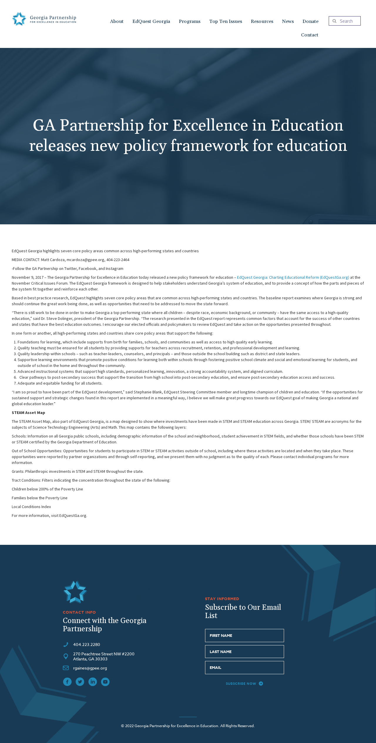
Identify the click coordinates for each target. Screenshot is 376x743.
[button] (244, 683)
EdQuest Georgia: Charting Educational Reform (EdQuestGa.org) (293, 277)
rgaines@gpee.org (90, 668)
